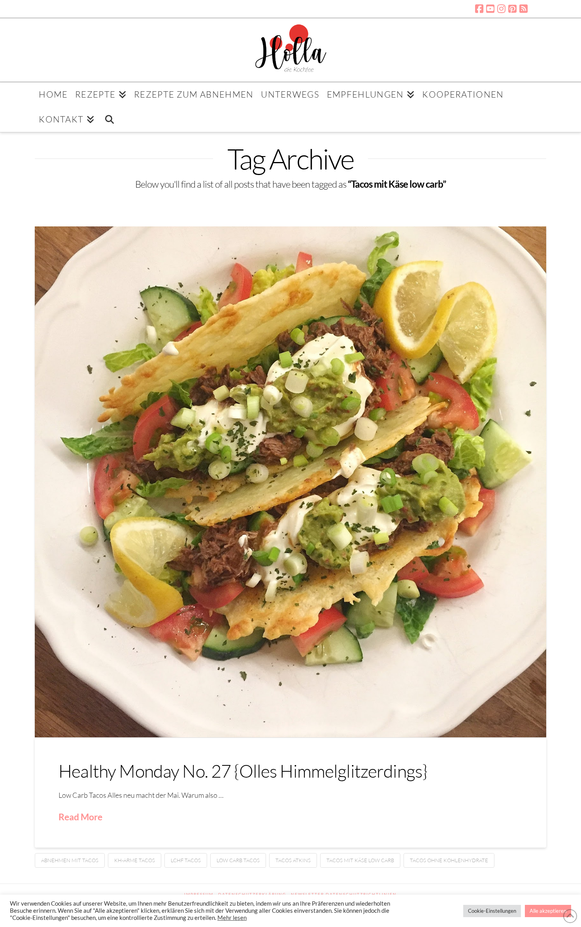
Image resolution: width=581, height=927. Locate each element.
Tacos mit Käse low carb (360, 860)
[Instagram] (501, 8)
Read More (80, 816)
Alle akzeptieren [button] (548, 911)
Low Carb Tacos (238, 860)
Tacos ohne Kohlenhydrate (449, 860)
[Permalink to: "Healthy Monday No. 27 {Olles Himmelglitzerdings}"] (290, 482)
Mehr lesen (232, 917)
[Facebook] (479, 8)
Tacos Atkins (293, 860)
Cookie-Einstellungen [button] (492, 911)
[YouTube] (490, 8)
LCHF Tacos (186, 860)
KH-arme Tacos (134, 860)
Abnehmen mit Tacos (69, 860)
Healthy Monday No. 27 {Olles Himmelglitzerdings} (242, 771)
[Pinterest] (512, 8)
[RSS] (523, 8)
